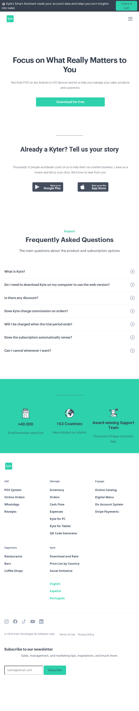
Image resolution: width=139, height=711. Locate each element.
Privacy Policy (86, 634)
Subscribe (55, 670)
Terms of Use (67, 634)
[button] (129, 18)
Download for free (70, 102)
